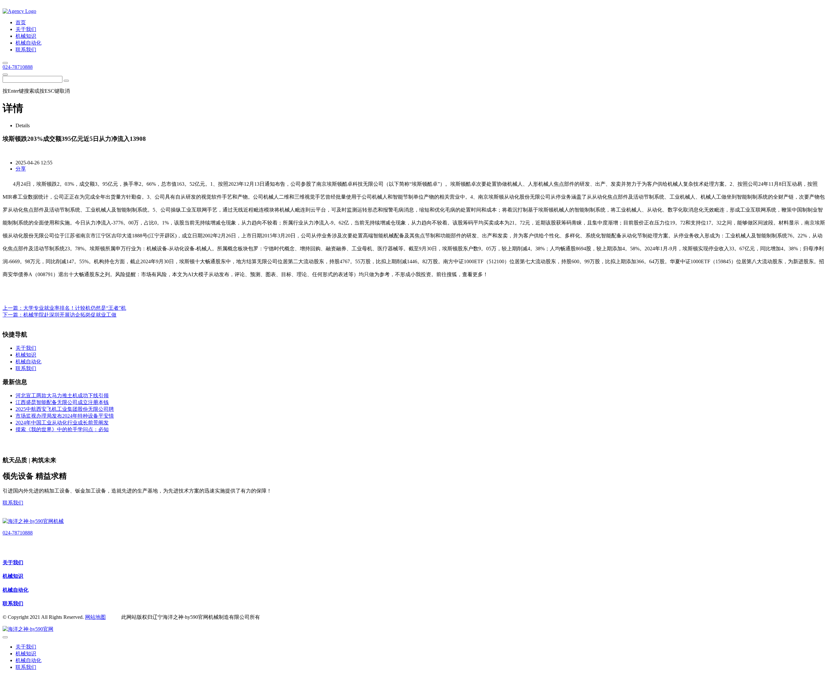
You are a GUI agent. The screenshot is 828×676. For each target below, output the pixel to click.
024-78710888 (18, 67)
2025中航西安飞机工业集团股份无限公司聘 (65, 409)
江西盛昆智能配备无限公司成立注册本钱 (62, 402)
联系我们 (13, 502)
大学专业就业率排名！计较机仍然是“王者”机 (74, 308)
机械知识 (13, 576)
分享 (21, 169)
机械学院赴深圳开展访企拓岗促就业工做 (69, 314)
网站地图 (95, 617)
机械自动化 (15, 590)
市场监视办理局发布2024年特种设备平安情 (65, 416)
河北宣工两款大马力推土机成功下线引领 (62, 395)
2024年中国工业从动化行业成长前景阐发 (62, 422)
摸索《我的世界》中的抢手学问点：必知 (62, 429)
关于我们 (13, 562)
